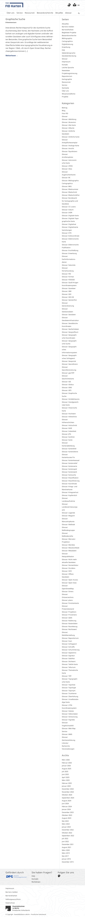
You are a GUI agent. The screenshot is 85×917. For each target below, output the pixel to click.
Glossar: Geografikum (70, 332)
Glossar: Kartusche (69, 475)
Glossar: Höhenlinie (69, 417)
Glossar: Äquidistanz (69, 151)
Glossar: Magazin (68, 516)
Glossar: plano (67, 600)
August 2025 (66, 769)
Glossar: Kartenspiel (69, 469)
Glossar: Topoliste (68, 685)
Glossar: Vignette (68, 720)
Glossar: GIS (66, 382)
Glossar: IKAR (67, 428)
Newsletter (66, 70)
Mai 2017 (65, 856)
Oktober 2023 (67, 815)
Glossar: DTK (66, 233)
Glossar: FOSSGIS (68, 280)
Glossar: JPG (66, 434)
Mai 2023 (65, 821)
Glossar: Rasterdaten (69, 623)
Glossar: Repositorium (70, 638)
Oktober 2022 (67, 833)
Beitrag (64, 108)
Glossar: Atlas (67, 169)
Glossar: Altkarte (68, 128)
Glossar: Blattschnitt (69, 192)
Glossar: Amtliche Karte (70, 137)
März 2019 (66, 853)
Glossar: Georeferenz (70, 364)
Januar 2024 (66, 809)
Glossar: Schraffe (68, 647)
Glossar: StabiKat (68, 658)
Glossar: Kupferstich (69, 495)
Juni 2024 (65, 803)
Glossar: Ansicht (68, 148)
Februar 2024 (67, 806)
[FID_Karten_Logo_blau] (14, 5)
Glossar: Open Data (69, 583)
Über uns (65, 91)
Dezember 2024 (68, 789)
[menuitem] (69, 5)
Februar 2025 (67, 783)
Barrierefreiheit (67, 30)
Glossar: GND (67, 387)
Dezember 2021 (68, 844)
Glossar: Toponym (68, 691)
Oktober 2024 (67, 795)
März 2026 (66, 760)
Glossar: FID (66, 274)
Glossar (65, 59)
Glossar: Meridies (68, 545)
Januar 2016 (66, 859)
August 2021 (66, 847)
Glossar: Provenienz (69, 615)
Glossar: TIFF (66, 676)
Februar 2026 (67, 763)
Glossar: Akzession (69, 122)
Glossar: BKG (66, 186)
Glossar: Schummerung (70, 650)
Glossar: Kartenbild (69, 449)
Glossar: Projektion (69, 612)
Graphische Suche (15, 19)
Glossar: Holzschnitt (69, 425)
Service (64, 85)
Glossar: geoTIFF (68, 373)
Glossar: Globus (68, 384)
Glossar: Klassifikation (70, 478)
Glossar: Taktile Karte (70, 664)
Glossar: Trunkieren (69, 693)
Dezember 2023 (68, 812)
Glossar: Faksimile (68, 265)
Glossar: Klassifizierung (70, 481)
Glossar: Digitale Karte (70, 215)
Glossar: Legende (68, 513)
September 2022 (68, 836)
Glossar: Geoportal (69, 361)
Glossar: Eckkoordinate (70, 236)
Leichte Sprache (68, 67)
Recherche (66, 746)
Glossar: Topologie (69, 688)
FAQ (63, 50)
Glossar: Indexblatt (69, 431)
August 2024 (66, 801)
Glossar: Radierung (69, 621)
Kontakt (65, 65)
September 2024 (68, 798)
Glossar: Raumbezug (69, 626)
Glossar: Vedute (68, 711)
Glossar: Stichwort (68, 661)
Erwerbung (66, 47)
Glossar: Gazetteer (69, 288)
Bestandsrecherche (69, 35)
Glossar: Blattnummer (70, 189)
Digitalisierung (67, 44)
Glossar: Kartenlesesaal (70, 460)
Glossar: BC (66, 177)
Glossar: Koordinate (69, 484)
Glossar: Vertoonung (69, 717)
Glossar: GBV (66, 291)
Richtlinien (36, 882)
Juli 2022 (65, 838)
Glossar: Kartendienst (70, 452)
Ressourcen (66, 82)
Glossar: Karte (67, 440)
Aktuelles (65, 24)
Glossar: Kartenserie (69, 466)
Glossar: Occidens (68, 568)
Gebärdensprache (68, 53)
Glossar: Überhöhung (70, 696)
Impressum (66, 62)
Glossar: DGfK (67, 212)
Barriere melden (68, 27)
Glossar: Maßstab (68, 524)
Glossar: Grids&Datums (70, 399)
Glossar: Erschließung (70, 250)
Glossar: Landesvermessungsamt (70, 507)
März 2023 (66, 824)
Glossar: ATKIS (67, 166)
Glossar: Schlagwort (69, 644)
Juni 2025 (65, 774)
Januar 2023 (66, 827)
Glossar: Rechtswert (69, 629)
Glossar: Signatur (68, 656)
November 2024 (68, 792)
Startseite (65, 88)
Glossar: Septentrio (69, 653)
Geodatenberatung (69, 56)
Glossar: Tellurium (68, 667)
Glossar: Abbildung (69, 119)
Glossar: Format (68, 277)
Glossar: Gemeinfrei (69, 300)
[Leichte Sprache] (74, 5)
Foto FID (65, 113)
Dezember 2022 (68, 830)
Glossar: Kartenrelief (69, 463)
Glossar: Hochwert (69, 414)
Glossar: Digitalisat (69, 224)
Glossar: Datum (67, 210)
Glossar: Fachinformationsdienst (69, 259)
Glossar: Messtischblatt (70, 548)
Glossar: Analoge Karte (70, 145)
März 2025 (66, 780)
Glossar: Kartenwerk (69, 472)
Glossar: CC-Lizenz (69, 207)
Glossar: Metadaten (69, 551)
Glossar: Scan (67, 641)
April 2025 (65, 777)
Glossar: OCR (67, 571)
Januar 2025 (66, 786)
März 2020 (66, 850)
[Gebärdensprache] (69, 5)
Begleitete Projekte (69, 32)
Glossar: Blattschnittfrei (70, 195)
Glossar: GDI (66, 294)
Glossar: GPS (66, 390)
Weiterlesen (11, 55)
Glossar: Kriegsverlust (70, 492)
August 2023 (66, 818)
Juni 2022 (65, 841)
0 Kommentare (11, 22)
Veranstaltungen (68, 749)
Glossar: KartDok (68, 437)
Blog (63, 110)
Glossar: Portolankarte (70, 603)
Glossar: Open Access (70, 580)
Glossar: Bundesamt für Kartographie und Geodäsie (70, 201)
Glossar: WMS (67, 734)
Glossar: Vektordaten (70, 714)
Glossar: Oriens (67, 591)
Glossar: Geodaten (69, 314)
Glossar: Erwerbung (69, 253)
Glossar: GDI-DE (68, 297)
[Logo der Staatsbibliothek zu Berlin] (18, 908)
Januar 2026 (66, 766)
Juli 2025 (65, 771)
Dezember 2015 (68, 862)
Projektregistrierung (69, 73)
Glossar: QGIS (67, 618)
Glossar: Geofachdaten (70, 329)
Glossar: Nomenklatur (70, 565)
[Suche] (78, 13)
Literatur (65, 743)
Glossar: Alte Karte (69, 125)
